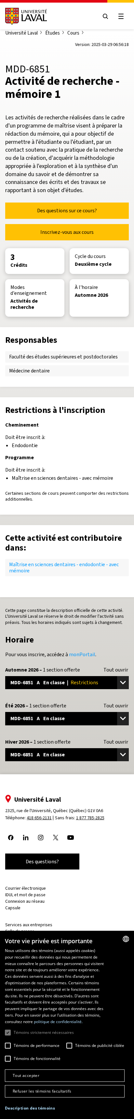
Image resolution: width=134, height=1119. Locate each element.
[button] (30, 1108)
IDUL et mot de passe (25, 895)
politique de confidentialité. (58, 1021)
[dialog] (67, 1025)
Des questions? (42, 861)
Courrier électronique (25, 888)
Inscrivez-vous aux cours (67, 232)
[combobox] (126, 939)
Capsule (12, 908)
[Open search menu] (105, 16)
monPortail (82, 654)
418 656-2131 (39, 818)
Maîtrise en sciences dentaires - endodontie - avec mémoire (64, 567)
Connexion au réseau (25, 901)
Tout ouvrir (115, 670)
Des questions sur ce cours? (67, 210)
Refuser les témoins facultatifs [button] (42, 1091)
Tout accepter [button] (26, 1075)
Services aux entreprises (28, 925)
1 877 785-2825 (90, 818)
